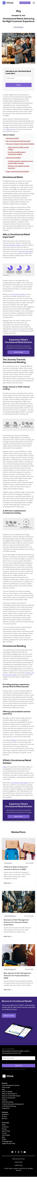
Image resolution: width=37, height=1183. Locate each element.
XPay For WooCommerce (9, 1094)
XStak (4, 767)
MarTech (4, 1118)
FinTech (4, 1116)
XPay (3, 1089)
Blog (3, 1137)
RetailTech (5, 1114)
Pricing (4, 1129)
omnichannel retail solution (19, 783)
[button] (33, 3)
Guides (4, 1139)
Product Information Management (13, 1104)
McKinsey (14, 740)
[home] (8, 3)
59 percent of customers (25, 251)
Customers (5, 1127)
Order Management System (10, 1085)
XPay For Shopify (7, 1091)
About (4, 1125)
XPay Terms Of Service (18, 1159)
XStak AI (4, 1100)
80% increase (10, 129)
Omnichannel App (7, 1102)
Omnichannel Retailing (13, 158)
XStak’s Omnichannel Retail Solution (17, 171)
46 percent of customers (18, 294)
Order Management (18, 27)
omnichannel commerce (14, 245)
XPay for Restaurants (8, 1098)
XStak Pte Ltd (23, 1168)
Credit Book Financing (9, 1106)
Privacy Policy (18, 1162)
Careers (4, 1133)
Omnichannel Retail (12, 138)
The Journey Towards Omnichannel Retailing (20, 144)
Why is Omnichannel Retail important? (18, 141)
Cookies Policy (19, 1165)
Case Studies (6, 1135)
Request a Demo (25, 2)
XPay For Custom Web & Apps (11, 1096)
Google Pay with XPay (8, 1143)
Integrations (6, 1108)
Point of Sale (6, 1087)
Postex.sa (5, 1145)
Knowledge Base (7, 1141)
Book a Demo (18, 352)
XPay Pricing (6, 1131)
